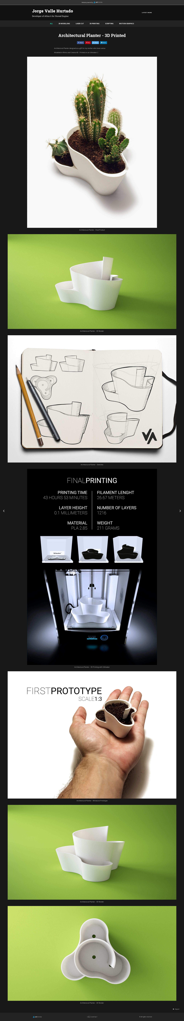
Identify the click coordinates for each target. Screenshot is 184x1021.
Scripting (109, 24)
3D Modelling (64, 24)
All (51, 24)
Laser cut (80, 24)
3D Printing (94, 24)
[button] (176, 1009)
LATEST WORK (147, 12)
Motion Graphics (126, 24)
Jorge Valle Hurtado (52, 11)
